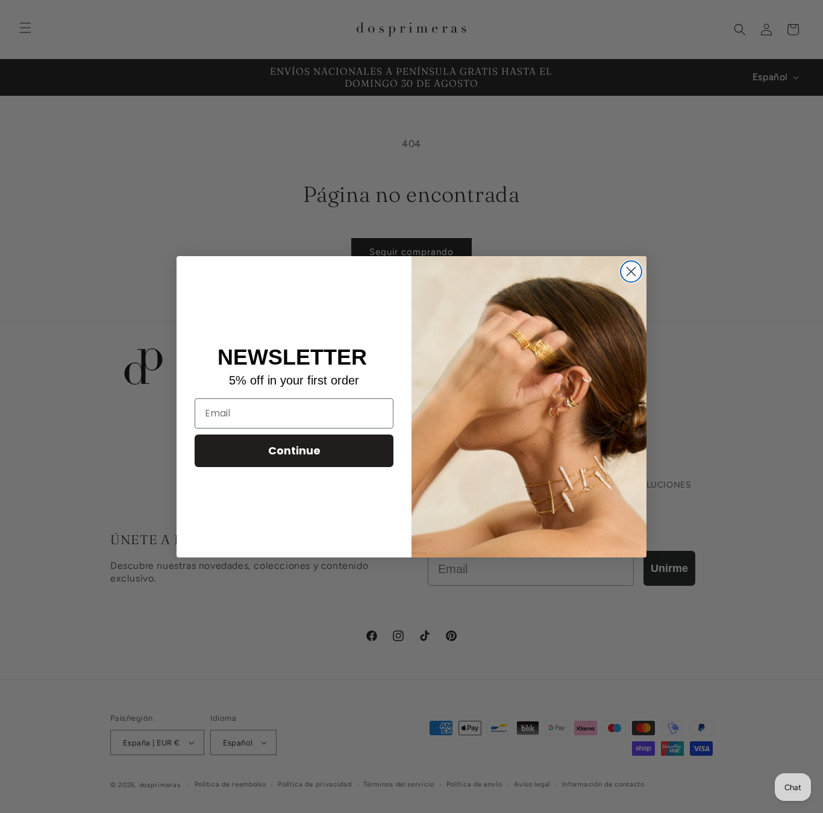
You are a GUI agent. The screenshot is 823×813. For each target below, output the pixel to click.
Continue (294, 450)
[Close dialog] (631, 271)
